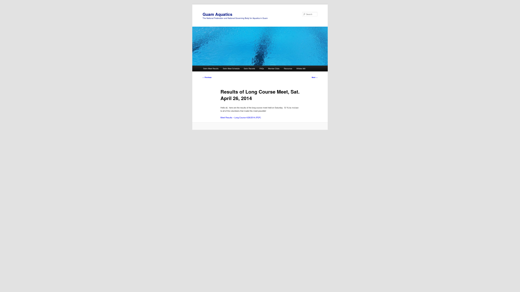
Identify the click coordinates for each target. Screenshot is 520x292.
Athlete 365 (300, 68)
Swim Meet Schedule (231, 68)
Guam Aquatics (217, 14)
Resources (288, 68)
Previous (207, 77)
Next (314, 77)
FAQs (261, 68)
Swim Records (249, 68)
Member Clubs (274, 68)
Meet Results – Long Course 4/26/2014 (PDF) (240, 117)
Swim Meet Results (211, 68)
